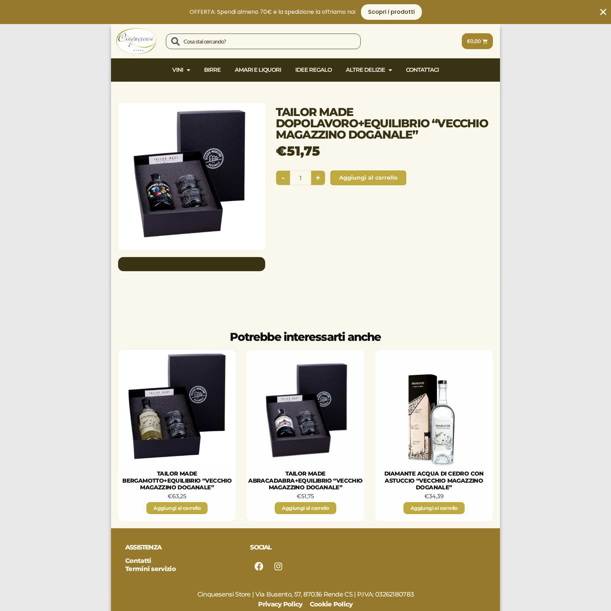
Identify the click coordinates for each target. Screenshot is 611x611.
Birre (212, 69)
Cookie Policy (331, 604)
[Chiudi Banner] (603, 12)
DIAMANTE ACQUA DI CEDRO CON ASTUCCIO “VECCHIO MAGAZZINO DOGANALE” (434, 480)
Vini (177, 69)
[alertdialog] (305, 12)
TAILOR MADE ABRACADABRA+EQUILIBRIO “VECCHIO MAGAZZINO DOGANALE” (305, 480)
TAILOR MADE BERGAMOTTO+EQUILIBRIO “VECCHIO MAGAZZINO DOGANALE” (177, 480)
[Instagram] (278, 566)
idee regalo (313, 69)
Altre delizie (365, 69)
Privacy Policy (280, 604)
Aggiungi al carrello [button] (176, 508)
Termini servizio (150, 569)
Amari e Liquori (258, 69)
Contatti (138, 561)
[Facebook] (259, 566)
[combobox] (263, 41)
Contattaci (422, 69)
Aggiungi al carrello (368, 177)
